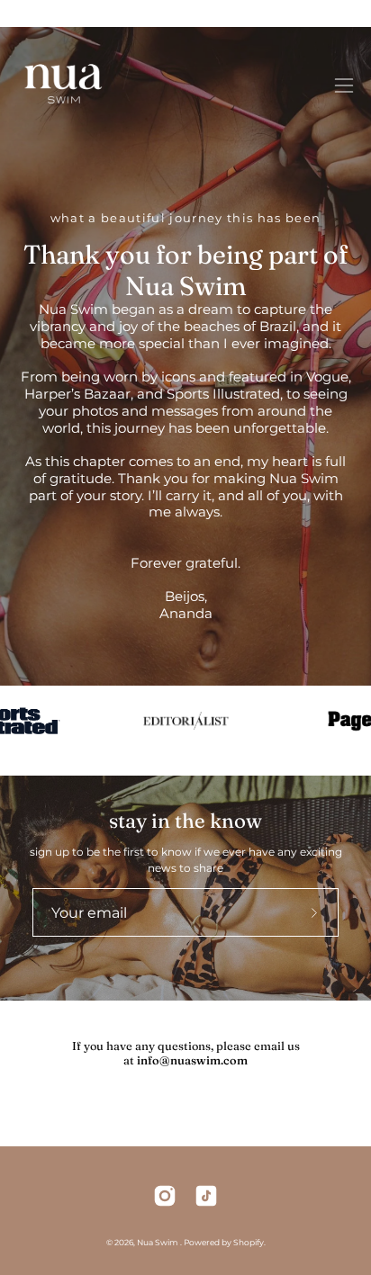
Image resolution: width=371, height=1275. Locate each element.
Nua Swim (158, 1242)
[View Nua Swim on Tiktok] (206, 1195)
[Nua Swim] (63, 85)
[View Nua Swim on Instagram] (164, 1195)
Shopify (248, 1242)
